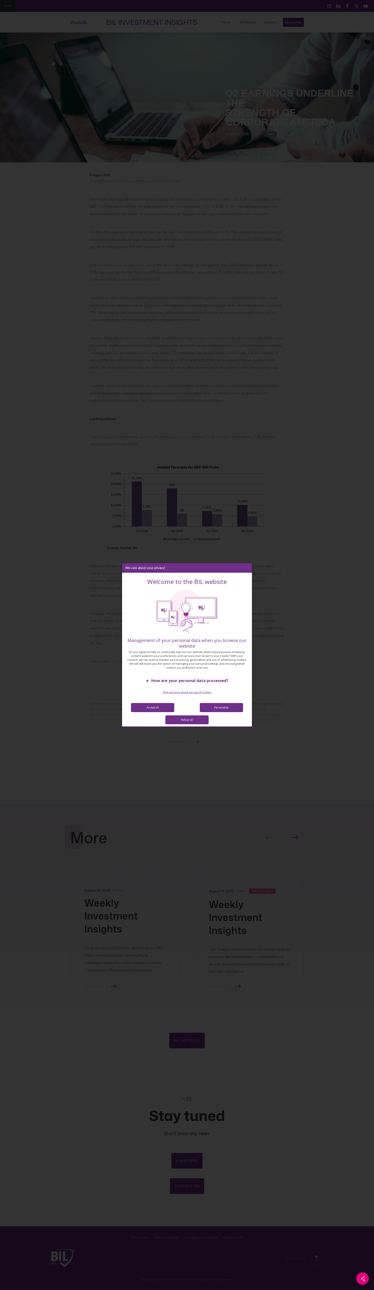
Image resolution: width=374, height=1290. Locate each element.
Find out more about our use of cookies (187, 692)
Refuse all (187, 720)
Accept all (153, 707)
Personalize (221, 707)
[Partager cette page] (362, 1278)
